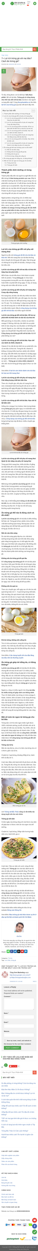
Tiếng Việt (28, 2)
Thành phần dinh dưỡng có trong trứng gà (17, 113)
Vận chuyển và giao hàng (9, 1202)
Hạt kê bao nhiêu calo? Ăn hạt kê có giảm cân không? (17, 1136)
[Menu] (3, 3)
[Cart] (34, 3)
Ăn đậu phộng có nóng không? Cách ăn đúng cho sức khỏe (18, 1084)
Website (6, 1031)
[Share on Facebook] (11, 951)
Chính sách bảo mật (7, 1194)
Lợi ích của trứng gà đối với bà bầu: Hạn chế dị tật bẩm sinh (20, 140)
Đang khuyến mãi (6, 1183)
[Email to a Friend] (18, 951)
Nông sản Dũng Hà (23, 1249)
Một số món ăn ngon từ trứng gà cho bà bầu (17, 161)
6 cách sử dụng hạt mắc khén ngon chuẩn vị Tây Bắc (18, 1126)
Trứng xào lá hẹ (11, 163)
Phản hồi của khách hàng (9, 1164)
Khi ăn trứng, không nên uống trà (16, 156)
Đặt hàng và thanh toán (8, 1199)
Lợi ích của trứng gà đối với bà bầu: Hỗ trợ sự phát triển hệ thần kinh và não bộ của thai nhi (20, 127)
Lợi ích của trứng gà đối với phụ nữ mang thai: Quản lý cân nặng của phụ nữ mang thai (20, 144)
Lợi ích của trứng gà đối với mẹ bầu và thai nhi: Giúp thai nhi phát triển (20, 119)
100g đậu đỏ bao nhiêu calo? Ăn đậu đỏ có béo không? (17, 1113)
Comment (7, 996)
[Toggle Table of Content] (32, 110)
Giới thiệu (4, 1180)
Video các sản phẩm (7, 1161)
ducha (19, 64)
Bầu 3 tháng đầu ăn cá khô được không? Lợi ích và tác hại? (18, 1095)
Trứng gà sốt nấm (12, 165)
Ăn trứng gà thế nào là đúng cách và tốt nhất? (18, 147)
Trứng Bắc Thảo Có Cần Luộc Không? (14, 1131)
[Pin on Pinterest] (22, 951)
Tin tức (4, 55)
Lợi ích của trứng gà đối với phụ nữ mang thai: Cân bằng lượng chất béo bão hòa (20, 136)
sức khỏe (7, 960)
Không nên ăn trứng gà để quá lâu (16, 152)
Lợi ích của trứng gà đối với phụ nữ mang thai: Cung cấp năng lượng (20, 123)
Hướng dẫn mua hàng (8, 1185)
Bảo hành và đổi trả (7, 1197)
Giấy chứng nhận (6, 1158)
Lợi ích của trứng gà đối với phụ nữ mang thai (18, 116)
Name (6, 1013)
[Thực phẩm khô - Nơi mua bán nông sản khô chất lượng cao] (18, 3)
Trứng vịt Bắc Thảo (11, 812)
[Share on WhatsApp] (8, 951)
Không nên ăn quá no (13, 154)
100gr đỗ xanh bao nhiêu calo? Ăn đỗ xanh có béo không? (18, 1107)
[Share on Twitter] (15, 951)
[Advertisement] (19, 27)
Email (6, 1022)
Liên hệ (3, 1177)
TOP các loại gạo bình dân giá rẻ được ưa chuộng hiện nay (18, 1120)
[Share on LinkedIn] (25, 951)
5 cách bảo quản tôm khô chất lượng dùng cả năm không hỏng (18, 1101)
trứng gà (13, 960)
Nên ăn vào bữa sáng (13, 149)
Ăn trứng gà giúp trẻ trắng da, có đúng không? (18, 158)
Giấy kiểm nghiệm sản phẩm (10, 1155)
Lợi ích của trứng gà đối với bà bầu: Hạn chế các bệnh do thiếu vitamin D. (20, 131)
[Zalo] (34, 1237)
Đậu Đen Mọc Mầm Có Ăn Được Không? (15, 1089)
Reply (35, 981)
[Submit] (35, 49)
